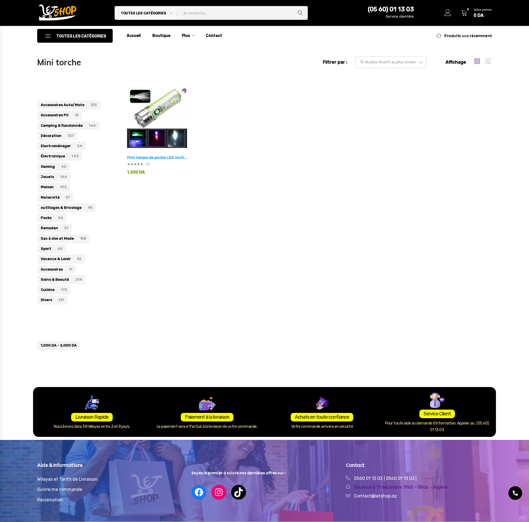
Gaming (53, 166)
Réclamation (50, 499)
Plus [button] (186, 35)
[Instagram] (218, 492)
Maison (54, 187)
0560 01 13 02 (368, 478)
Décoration (57, 136)
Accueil (134, 35)
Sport (52, 249)
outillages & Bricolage (66, 207)
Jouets (54, 177)
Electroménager (61, 146)
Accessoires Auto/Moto (69, 105)
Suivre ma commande (59, 489)
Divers (52, 300)
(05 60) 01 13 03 (391, 9)
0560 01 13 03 (400, 478)
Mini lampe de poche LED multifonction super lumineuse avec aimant (157, 157)
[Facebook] (198, 492)
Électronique (60, 156)
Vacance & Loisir (61, 259)
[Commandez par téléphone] (515, 493)
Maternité (55, 197)
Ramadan (55, 228)
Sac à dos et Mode (63, 238)
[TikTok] (238, 492)
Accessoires (56, 269)
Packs (52, 218)
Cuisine (54, 290)
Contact (214, 35)
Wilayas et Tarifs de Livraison (67, 479)
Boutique (161, 35)
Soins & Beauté (61, 279)
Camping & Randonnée (68, 125)
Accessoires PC (60, 115)
